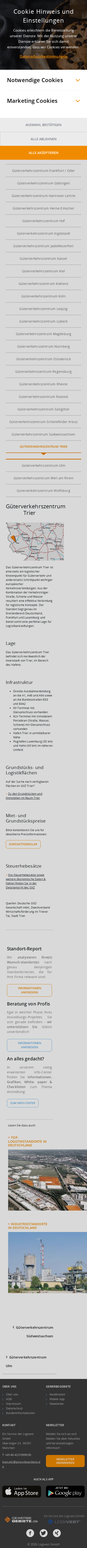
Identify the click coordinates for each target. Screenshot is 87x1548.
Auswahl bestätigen (43, 125)
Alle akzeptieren (43, 152)
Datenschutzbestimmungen (43, 56)
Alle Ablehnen (44, 139)
